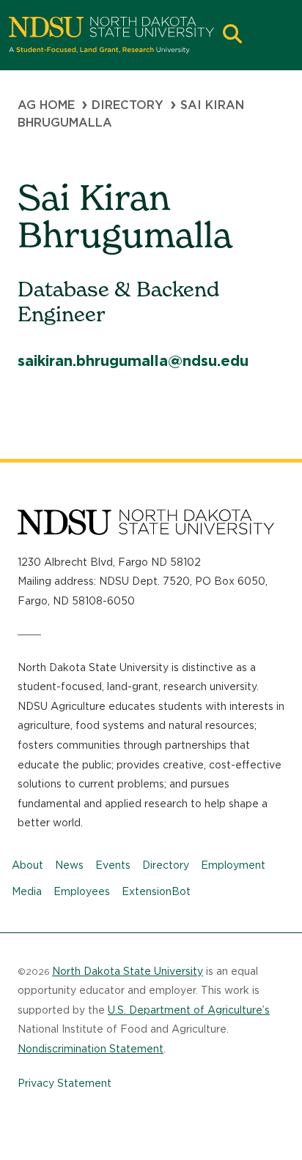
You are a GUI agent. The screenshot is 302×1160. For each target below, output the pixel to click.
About (27, 865)
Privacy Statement (64, 1083)
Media (27, 891)
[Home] (111, 35)
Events (112, 865)
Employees (82, 891)
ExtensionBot (156, 891)
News (69, 865)
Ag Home (46, 105)
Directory (127, 105)
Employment (233, 865)
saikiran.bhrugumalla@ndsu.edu (133, 361)
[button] (232, 35)
